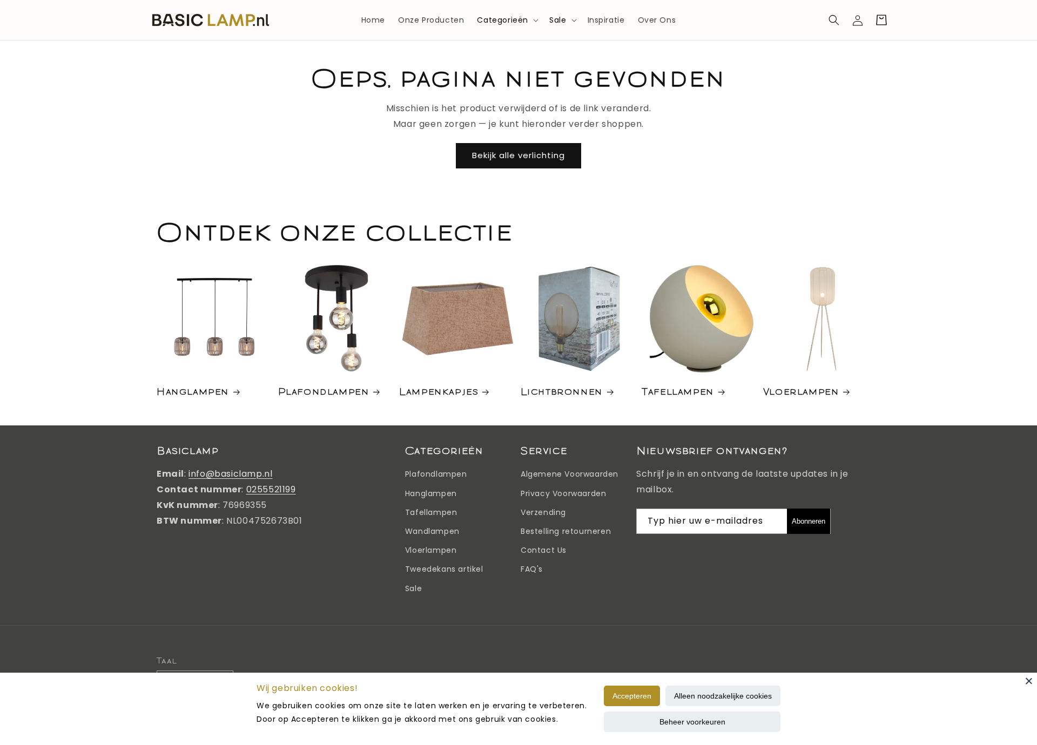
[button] (506, 20)
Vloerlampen (801, 391)
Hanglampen (193, 391)
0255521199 (271, 489)
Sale (557, 20)
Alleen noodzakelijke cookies (723, 696)
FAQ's (532, 569)
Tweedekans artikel (444, 569)
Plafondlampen (323, 391)
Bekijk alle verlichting (518, 155)
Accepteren (631, 696)
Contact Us (544, 550)
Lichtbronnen (562, 391)
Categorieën (502, 20)
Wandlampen (432, 531)
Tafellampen (678, 391)
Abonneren (808, 521)
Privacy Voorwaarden (563, 493)
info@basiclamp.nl (230, 474)
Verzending (543, 512)
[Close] (1029, 681)
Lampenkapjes (438, 391)
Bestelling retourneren (566, 531)
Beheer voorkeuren (692, 721)
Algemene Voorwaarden (569, 474)
